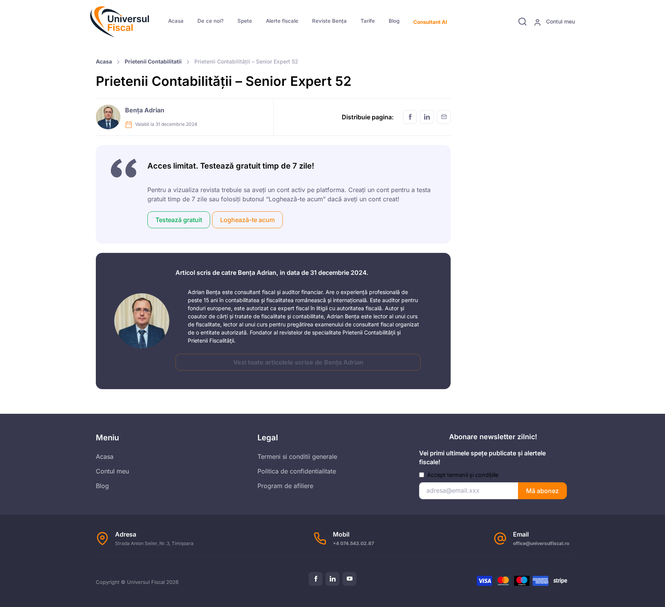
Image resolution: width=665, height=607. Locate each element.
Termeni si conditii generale (297, 456)
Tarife (368, 21)
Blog (394, 21)
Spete (244, 21)
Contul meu (560, 21)
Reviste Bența (329, 21)
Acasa (176, 21)
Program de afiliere (285, 486)
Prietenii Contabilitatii (153, 61)
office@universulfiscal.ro (541, 543)
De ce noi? (210, 21)
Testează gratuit (178, 220)
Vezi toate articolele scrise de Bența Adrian (298, 362)
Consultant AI (430, 22)
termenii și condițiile (472, 475)
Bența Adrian (144, 110)
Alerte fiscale (282, 21)
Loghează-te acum (247, 220)
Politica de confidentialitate (296, 471)
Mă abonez (542, 491)
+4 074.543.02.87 (353, 543)
